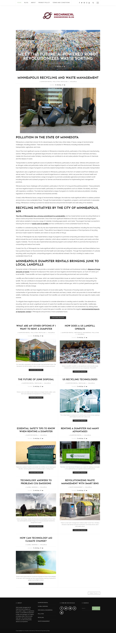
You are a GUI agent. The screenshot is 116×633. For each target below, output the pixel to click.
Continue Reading (58, 317)
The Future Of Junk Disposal (36, 380)
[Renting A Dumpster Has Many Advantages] (80, 453)
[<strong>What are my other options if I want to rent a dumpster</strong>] (36, 350)
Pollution (50, 63)
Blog (26, 2)
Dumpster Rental (46, 81)
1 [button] (57, 69)
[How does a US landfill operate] (80, 352)
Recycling (58, 63)
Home (19, 2)
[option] (58, 50)
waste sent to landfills (40, 224)
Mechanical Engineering (82, 332)
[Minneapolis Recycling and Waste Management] (58, 110)
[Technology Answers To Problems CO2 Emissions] (36, 505)
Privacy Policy (44, 2)
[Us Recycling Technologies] (80, 401)
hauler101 (67, 63)
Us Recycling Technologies (80, 380)
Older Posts (93, 593)
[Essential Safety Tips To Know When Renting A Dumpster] (36, 453)
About (33, 2)
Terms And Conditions (61, 2)
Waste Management (76, 487)
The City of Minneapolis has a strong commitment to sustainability (40, 216)
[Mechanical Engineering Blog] (58, 16)
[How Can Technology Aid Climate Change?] (36, 562)
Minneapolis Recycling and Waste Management (58, 78)
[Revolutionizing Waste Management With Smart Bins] (80, 506)
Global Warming (32, 487)
